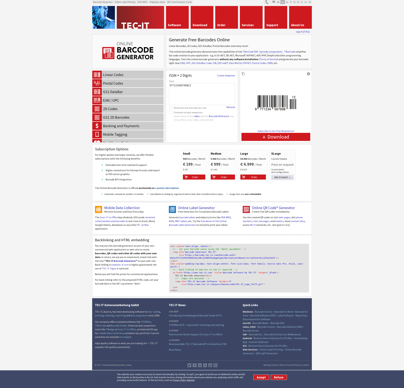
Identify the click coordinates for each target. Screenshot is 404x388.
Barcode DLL (255, 334)
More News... (175, 349)
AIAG (171, 221)
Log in (299, 31)
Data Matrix (235, 63)
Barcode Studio (119, 325)
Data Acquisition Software (256, 319)
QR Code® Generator (267, 353)
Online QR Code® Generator (273, 207)
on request (125, 336)
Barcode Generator (125, 260)
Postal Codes (259, 63)
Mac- (147, 224)
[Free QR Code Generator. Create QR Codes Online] (246, 209)
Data (171, 81)
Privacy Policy (179, 380)
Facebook (194, 365)
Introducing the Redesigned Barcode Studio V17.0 (195, 315)
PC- (139, 224)
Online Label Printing (271, 349)
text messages (261, 221)
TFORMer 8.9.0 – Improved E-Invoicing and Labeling (196, 324)
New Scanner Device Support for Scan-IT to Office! (195, 334)
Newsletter (215, 365)
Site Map (266, 365)
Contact (305, 365)
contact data (298, 221)
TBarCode (289, 51)
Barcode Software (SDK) (263, 315)
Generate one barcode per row (190, 107)
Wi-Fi (253, 224)
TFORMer (146, 321)
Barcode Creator (264, 311)
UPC (188, 63)
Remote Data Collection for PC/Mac (272, 338)
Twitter (189, 365)
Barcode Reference (219, 116)
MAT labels (181, 221)
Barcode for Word (283, 311)
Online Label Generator (196, 207)
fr (291, 1)
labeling (109, 315)
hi (294, 1)
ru (306, 1)
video (197, 116)
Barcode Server (251, 330)
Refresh (230, 107)
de (278, 1)
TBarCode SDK (250, 51)
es (287, 1)
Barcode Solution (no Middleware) (282, 334)
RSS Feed (205, 365)
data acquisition (139, 315)
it (302, 1)
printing (99, 315)
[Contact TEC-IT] (267, 2)
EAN (182, 63)
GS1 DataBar (198, 63)
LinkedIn (200, 365)
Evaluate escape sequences (188, 112)
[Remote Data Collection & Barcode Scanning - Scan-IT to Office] (98, 209)
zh (310, 1)
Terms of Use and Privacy (290, 365)
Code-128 (211, 63)
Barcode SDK (277, 323)
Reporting (301, 315)
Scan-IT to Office (109, 217)
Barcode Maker (261, 323)
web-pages (284, 217)
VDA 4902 (226, 217)
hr (298, 1)
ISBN (270, 63)
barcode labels (187, 217)
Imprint (190, 380)
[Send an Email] (273, 2)
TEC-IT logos (109, 268)
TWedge (110, 329)
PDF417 (247, 63)
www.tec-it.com (120, 264)
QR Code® (222, 63)
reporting (120, 315)
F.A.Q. (307, 31)
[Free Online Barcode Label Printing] (172, 209)
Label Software (286, 315)
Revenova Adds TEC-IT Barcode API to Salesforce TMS (198, 344)
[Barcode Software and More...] (103, 17)
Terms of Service (268, 59)
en (282, 1)
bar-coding (154, 311)
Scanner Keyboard (258, 342)
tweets (279, 221)
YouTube (210, 365)
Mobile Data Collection (122, 207)
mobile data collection (111, 333)
